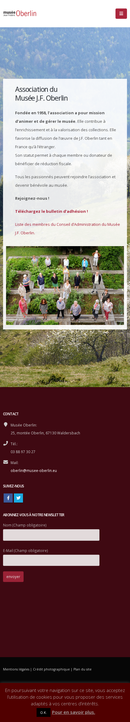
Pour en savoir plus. (73, 712)
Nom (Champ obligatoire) (25, 525)
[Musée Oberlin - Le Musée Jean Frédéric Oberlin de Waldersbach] (19, 13)
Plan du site (82, 669)
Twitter (18, 498)
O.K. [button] (43, 712)
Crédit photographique (51, 669)
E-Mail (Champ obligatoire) (25, 550)
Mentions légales (16, 669)
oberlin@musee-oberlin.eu (34, 470)
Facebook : (8, 498)
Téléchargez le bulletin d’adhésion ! (51, 211)
